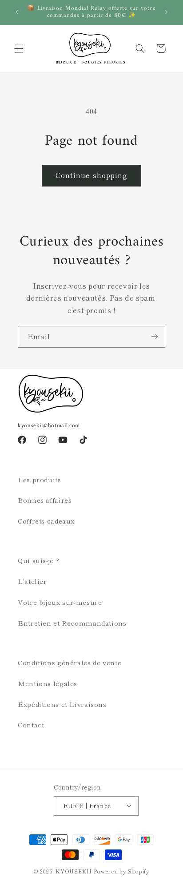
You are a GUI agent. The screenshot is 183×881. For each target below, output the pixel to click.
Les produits (39, 479)
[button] (18, 48)
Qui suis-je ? (38, 560)
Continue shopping (91, 175)
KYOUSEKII (74, 871)
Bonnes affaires (45, 499)
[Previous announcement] (17, 12)
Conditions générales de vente (69, 662)
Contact (31, 724)
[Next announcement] (166, 12)
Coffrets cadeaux (46, 520)
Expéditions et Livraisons (62, 704)
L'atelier (32, 581)
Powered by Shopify (121, 871)
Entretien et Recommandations (72, 622)
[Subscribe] (154, 337)
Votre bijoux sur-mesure (60, 602)
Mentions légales (47, 683)
